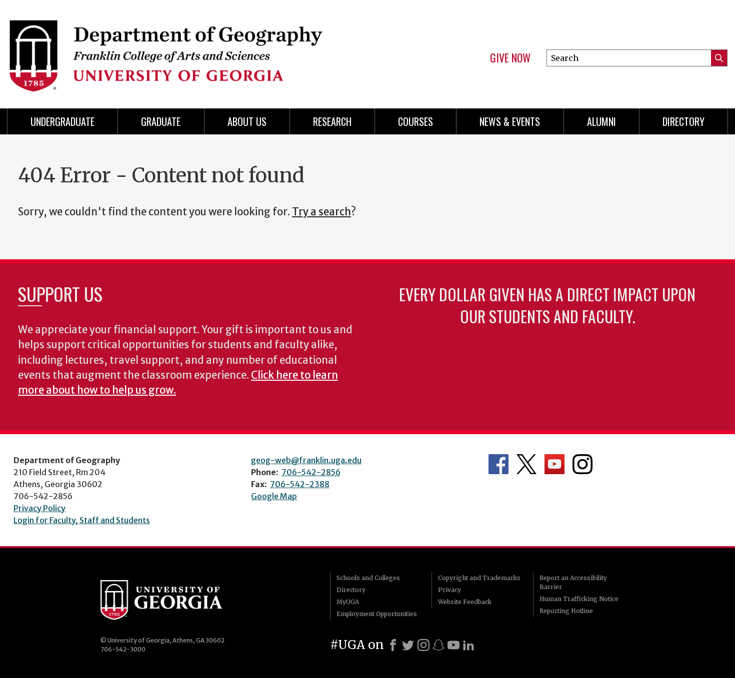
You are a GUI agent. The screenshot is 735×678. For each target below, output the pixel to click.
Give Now (510, 57)
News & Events (510, 121)
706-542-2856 (311, 472)
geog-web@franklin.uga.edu (306, 460)
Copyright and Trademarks (479, 578)
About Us (247, 121)
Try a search (321, 211)
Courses (415, 121)
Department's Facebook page (498, 464)
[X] (408, 645)
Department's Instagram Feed (582, 464)
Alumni (601, 121)
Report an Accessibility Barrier (573, 582)
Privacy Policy (40, 508)
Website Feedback (465, 602)
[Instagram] (424, 645)
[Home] (183, 50)
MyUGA (347, 602)
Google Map (274, 496)
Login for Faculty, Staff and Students (82, 520)
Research (332, 121)
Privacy (449, 590)
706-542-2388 (300, 484)
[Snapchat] (438, 645)
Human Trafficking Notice (579, 599)
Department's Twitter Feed (526, 464)
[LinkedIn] (468, 645)
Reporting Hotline (566, 611)
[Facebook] (393, 645)
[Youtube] (454, 645)
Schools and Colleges (368, 578)
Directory (683, 121)
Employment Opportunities (376, 614)
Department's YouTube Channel (554, 464)
